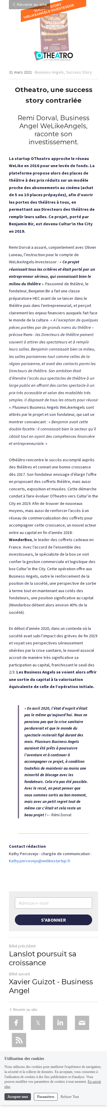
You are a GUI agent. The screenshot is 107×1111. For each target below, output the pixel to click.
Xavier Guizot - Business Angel (51, 986)
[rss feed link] (19, 1040)
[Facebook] (16, 1023)
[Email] (82, 1023)
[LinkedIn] (60, 1023)
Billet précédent (22, 946)
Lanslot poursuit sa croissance (42, 958)
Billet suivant (19, 974)
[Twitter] (38, 1023)
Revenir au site (32, 5)
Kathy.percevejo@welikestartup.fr (39, 860)
